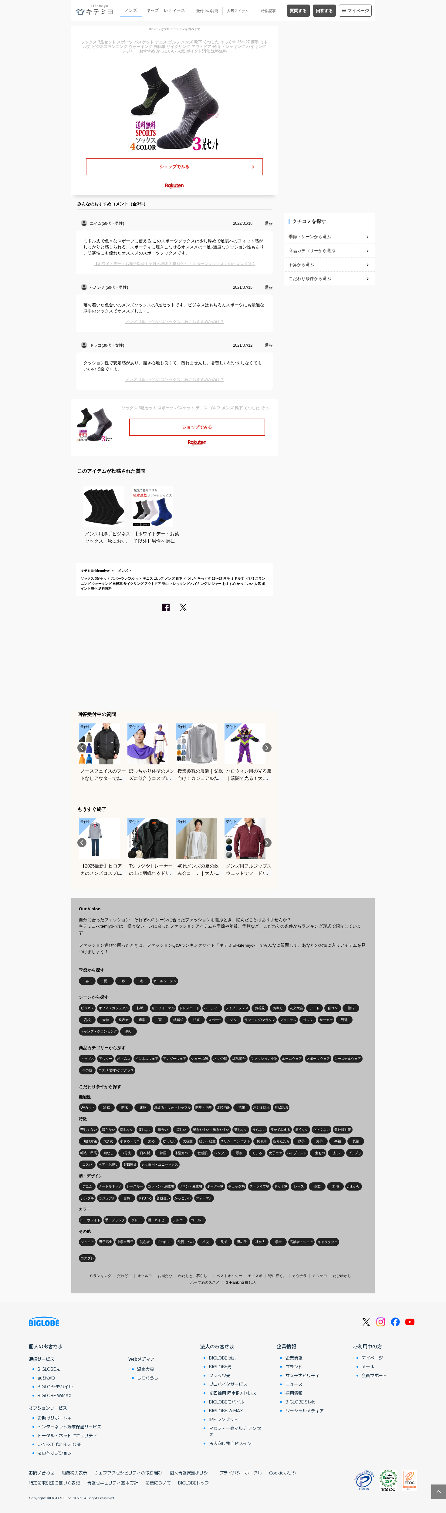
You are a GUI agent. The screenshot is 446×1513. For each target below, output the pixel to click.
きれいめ (145, 1198)
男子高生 (105, 1242)
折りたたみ (281, 1141)
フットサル (288, 1020)
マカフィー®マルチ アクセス (235, 1431)
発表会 (124, 1020)
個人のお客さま (46, 1346)
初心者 (145, 1242)
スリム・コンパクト (235, 1141)
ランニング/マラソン (259, 1020)
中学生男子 (125, 1242)
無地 (335, 1186)
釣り (128, 1031)
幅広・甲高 (88, 1153)
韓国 (163, 1153)
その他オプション (55, 1453)
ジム (233, 1020)
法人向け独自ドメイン (230, 1443)
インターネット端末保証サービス (69, 1427)
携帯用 (262, 1141)
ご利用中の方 (367, 1346)
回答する (324, 10)
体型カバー (182, 1153)
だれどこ (124, 1276)
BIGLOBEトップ (193, 1483)
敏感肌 (203, 1153)
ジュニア (87, 1242)
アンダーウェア (174, 1058)
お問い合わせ (41, 1473)
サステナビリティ (302, 1375)
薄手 (319, 1141)
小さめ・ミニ (130, 1141)
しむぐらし (147, 1378)
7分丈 (127, 1153)
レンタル (221, 1153)
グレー (136, 1220)
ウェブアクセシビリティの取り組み (128, 1473)
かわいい (353, 1186)
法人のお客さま (217, 1346)
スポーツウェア (318, 1058)
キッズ (152, 10)
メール (368, 1366)
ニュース (294, 1384)
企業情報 (286, 1346)
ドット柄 (281, 1186)
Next (267, 747)
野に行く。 (277, 1276)
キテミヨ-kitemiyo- (95, 570)
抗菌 (241, 1107)
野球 (344, 1020)
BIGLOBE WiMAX (55, 1395)
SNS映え (130, 1164)
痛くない (302, 1129)
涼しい (181, 1129)
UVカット (87, 1107)
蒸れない (126, 1129)
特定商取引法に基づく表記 (54, 1483)
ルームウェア (292, 1058)
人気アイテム (238, 11)
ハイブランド (297, 1153)
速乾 (143, 1107)
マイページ (358, 10)
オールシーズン (165, 981)
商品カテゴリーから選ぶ (312, 250)
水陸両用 (223, 1107)
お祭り (278, 1008)
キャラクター (328, 1242)
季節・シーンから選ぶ (310, 236)
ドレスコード (189, 1008)
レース (299, 1186)
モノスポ (255, 1276)
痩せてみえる (280, 1129)
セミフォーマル (163, 1008)
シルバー (179, 1220)
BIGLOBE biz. (222, 1358)
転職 (140, 1008)
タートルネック (110, 1186)
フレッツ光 (219, 1375)
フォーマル (204, 1198)
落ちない (241, 1129)
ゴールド (197, 1220)
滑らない (108, 1129)
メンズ (130, 10)
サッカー (326, 1020)
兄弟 (224, 1242)
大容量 (188, 1141)
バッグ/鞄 (220, 1058)
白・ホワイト (90, 1220)
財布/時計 (239, 1058)
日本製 (145, 1153)
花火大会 (296, 1008)
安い (336, 1153)
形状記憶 (281, 1107)
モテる (257, 1153)
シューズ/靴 (199, 1058)
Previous (81, 747)
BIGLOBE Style (301, 1402)
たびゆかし (342, 1276)
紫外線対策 (342, 1129)
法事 (196, 1020)
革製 (317, 1186)
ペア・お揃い (109, 1164)
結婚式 (178, 1020)
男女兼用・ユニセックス (159, 1164)
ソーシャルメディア (305, 1410)
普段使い (163, 1198)
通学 (142, 1020)
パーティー (212, 1008)
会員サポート (374, 1375)
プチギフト (164, 1242)
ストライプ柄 (259, 1186)
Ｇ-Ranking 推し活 (240, 1282)
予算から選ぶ (301, 264)
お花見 (260, 1008)
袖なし (108, 1153)
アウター (105, 1058)
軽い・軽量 (207, 1141)
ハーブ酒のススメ (204, 1282)
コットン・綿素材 (161, 1186)
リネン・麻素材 (190, 1186)
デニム (87, 1186)
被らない (259, 1129)
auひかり (46, 1378)
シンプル (87, 1198)
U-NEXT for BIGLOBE (60, 1444)
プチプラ (354, 1153)
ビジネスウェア (146, 1058)
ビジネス (87, 1008)
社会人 (260, 1242)
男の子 (242, 1242)
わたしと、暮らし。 (194, 1276)
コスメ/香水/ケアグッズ (116, 1070)
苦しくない (88, 1129)
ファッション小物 (264, 1058)
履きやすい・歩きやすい (211, 1129)
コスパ (87, 1164)
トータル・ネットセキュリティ (67, 1435)
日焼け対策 (88, 1141)
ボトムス (123, 1058)
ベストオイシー (229, 1276)
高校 (87, 1020)
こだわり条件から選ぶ (310, 278)
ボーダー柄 (215, 1186)
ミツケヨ (320, 1276)
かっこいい (182, 1198)
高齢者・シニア (301, 1242)
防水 (124, 1107)
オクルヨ (144, 1276)
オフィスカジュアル (114, 1008)
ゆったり (169, 1141)
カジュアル (107, 1198)
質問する (298, 10)
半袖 (337, 1141)
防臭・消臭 (203, 1107)
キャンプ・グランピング (98, 1031)
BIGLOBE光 (49, 1369)
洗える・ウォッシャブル (172, 1107)
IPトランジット (223, 1419)
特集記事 (268, 11)
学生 (278, 1242)
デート (314, 1008)
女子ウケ (275, 1153)
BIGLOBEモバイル (55, 1386)
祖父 (205, 1242)
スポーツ (214, 1020)
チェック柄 (236, 1186)
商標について (158, 1483)
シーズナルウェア (347, 1058)
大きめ (108, 1141)
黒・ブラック (115, 1220)
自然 (126, 1198)
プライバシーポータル (240, 1473)
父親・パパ (185, 1242)
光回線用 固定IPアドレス (232, 1393)
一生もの (318, 1153)
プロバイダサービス (228, 1384)
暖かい (163, 1129)
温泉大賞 (145, 1369)
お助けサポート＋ (55, 1418)
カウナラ (299, 1276)
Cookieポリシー (285, 1473)
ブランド (294, 1366)
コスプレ (87, 1258)
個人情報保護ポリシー (191, 1473)
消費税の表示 (74, 1473)
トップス (87, 1058)
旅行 (351, 1008)
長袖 (356, 1141)
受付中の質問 (207, 11)
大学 (105, 1020)
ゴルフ (308, 1020)
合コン (333, 1008)
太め (151, 1141)
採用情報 (294, 1393)
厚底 (239, 1153)
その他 (87, 1070)
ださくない (321, 1129)
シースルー (135, 1186)
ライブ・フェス (236, 1008)
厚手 (301, 1141)
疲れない (145, 1129)
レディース (174, 10)
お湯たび (165, 1276)
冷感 (106, 1107)
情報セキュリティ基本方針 (112, 1483)
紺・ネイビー (158, 1220)
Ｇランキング (100, 1276)
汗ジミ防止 (261, 1107)
